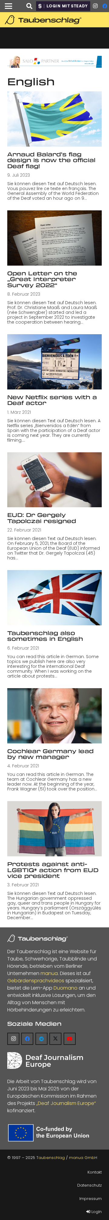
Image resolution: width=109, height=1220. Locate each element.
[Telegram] (41, 1039)
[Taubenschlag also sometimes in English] (54, 597)
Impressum (90, 1198)
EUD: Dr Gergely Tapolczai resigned (41, 518)
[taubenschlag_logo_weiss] (37, 938)
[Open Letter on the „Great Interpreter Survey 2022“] (54, 238)
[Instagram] (95, 6)
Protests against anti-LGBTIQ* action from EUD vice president (52, 870)
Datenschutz (89, 1185)
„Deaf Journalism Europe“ (66, 1103)
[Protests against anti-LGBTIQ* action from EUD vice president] (54, 828)
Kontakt (95, 1172)
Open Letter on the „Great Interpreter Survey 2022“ (42, 279)
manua (49, 973)
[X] (55, 1039)
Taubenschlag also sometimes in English (45, 636)
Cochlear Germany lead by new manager (50, 754)
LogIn (96, 1212)
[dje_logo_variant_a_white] (45, 1060)
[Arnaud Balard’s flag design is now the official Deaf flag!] (54, 119)
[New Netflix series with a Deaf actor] (54, 361)
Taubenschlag (50, 1158)
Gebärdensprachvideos (35, 980)
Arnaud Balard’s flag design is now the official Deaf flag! (51, 160)
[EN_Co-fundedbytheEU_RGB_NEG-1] (49, 1133)
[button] (8, 6)
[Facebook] (27, 1039)
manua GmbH (83, 1158)
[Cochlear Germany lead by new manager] (54, 715)
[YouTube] (70, 1039)
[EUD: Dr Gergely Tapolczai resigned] (54, 480)
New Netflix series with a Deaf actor (52, 400)
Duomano (66, 987)
